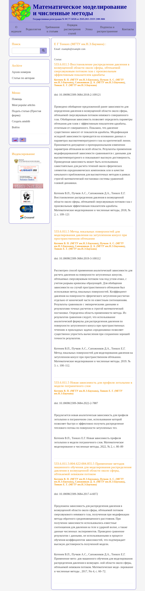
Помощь (17, 99)
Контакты (128, 29)
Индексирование (23, 154)
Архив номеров (21, 71)
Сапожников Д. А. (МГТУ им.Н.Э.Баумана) (100, 82)
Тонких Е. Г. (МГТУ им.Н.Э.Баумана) (75, 85)
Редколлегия (33, 29)
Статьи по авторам (23, 78)
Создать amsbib (21, 121)
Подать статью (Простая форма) (26, 113)
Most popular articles (23, 105)
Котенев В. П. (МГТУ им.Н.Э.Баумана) (76, 79)
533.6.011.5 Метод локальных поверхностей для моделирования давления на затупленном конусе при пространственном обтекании (90, 235)
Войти (16, 127)
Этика (88, 29)
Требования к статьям (52, 29)
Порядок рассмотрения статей (72, 29)
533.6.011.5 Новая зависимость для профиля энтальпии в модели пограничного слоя (93, 384)
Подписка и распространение (107, 29)
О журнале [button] (16, 29)
